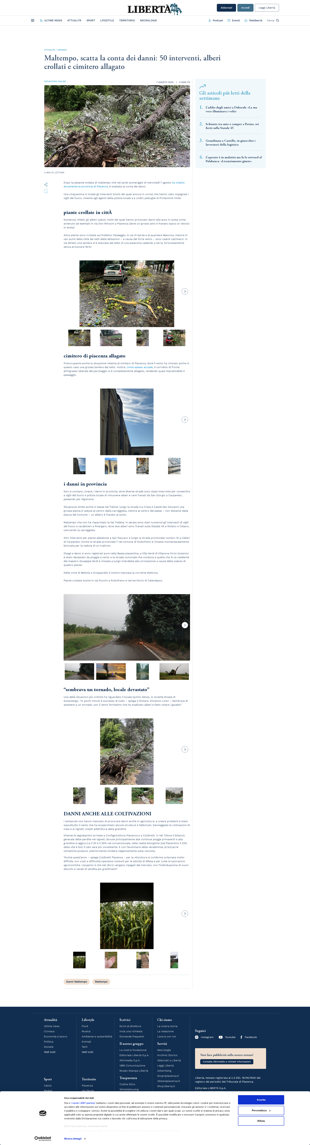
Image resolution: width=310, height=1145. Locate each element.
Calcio (48, 1085)
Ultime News (53, 20)
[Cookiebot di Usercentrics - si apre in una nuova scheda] (43, 1138)
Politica (48, 1041)
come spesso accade (140, 367)
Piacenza (87, 1085)
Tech (85, 1046)
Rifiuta (261, 1121)
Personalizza (259, 1110)
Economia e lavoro (55, 1036)
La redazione (165, 1031)
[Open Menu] (32, 20)
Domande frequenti (131, 1036)
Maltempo (101, 981)
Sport (91, 20)
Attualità (74, 20)
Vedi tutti (49, 1052)
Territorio (127, 20)
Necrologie (148, 20)
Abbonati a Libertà (169, 1060)
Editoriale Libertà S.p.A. (134, 1055)
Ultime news (51, 1026)
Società (48, 1046)
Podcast (218, 20)
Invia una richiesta (130, 1031)
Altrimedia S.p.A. (129, 1060)
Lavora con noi (166, 1036)
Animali (86, 1041)
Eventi (236, 20)
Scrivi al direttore (130, 1026)
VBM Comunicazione (132, 1065)
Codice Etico (127, 1084)
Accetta (261, 1099)
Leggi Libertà (267, 7)
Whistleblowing (129, 1089)
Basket (48, 1090)
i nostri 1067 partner (83, 1103)
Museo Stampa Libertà (133, 1070)
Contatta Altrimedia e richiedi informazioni (227, 1061)
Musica (86, 1031)
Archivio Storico (167, 1055)
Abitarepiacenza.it (168, 1081)
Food (85, 1026)
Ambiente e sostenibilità (97, 1036)
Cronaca (62, 50)
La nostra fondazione (132, 1050)
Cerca (270, 20)
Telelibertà (255, 20)
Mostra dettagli (73, 1138)
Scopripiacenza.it (168, 1075)
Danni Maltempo (76, 981)
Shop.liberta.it (166, 1086)
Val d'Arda (88, 1090)
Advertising (164, 1070)
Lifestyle (107, 20)
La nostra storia (167, 1026)
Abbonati (226, 7)
